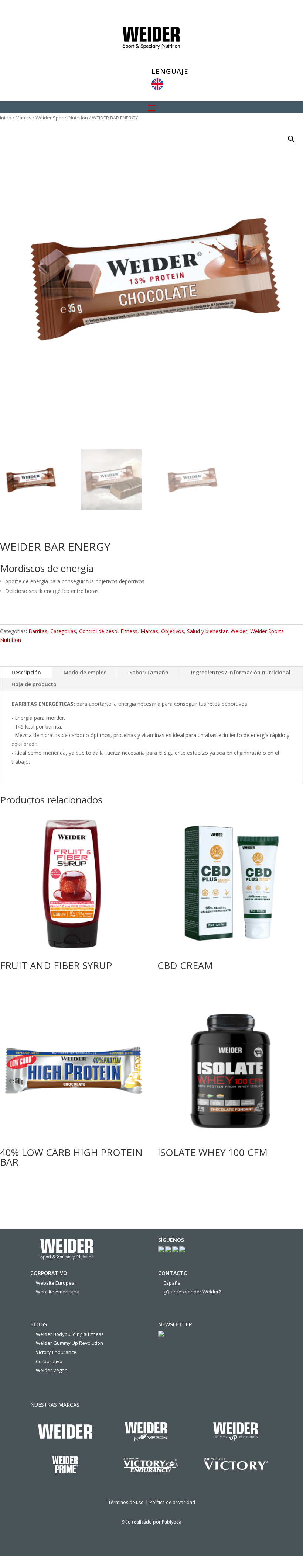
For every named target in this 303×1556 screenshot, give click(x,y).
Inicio (5, 117)
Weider (239, 631)
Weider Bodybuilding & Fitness (70, 1334)
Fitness (128, 631)
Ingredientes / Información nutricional (240, 672)
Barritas (37, 631)
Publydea (171, 1522)
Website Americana (57, 1291)
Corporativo (49, 1361)
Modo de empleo (85, 672)
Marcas (23, 117)
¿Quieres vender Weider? (192, 1291)
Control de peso (98, 631)
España (172, 1282)
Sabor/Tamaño (148, 672)
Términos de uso (126, 1502)
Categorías (63, 631)
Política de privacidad (172, 1502)
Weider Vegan (52, 1370)
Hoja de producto (34, 684)
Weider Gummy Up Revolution (69, 1343)
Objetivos (172, 631)
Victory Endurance (56, 1352)
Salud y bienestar (207, 631)
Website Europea (55, 1282)
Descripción (26, 672)
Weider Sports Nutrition (61, 117)
